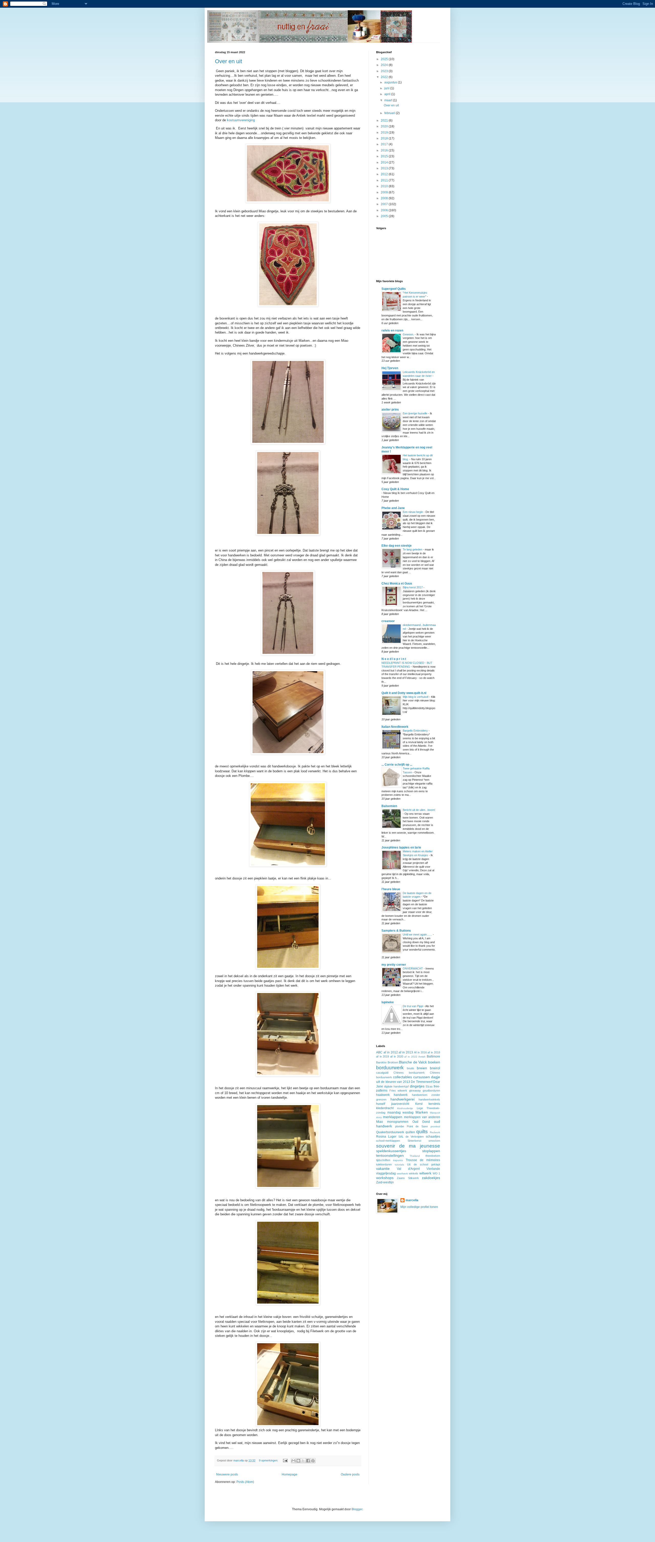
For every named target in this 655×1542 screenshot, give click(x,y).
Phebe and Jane (393, 508)
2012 (385, 174)
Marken (422, 1112)
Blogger (357, 1509)
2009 (385, 192)
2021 (385, 120)
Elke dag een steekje (396, 545)
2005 (385, 216)
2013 (385, 168)
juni (387, 88)
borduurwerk (390, 1067)
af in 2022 (410, 1056)
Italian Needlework (394, 727)
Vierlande (433, 1169)
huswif (380, 1104)
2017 (385, 144)
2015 (385, 156)
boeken (434, 1062)
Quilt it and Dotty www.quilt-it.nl (403, 693)
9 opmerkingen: (269, 1460)
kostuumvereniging (241, 120)
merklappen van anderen (422, 1117)
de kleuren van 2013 (395, 1082)
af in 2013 (406, 1052)
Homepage (289, 1474)
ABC (379, 1052)
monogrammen (397, 1122)
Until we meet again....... (418, 934)
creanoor (388, 621)
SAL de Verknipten (411, 1136)
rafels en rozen (392, 330)
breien (422, 1068)
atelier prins (390, 409)
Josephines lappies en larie (401, 847)
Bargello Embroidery (416, 730)
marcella (412, 1200)
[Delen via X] (303, 1460)
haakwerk (383, 1095)
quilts (422, 1131)
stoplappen (431, 1151)
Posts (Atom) (245, 1482)
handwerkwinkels (429, 1099)
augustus (391, 82)
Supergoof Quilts (393, 289)
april (387, 94)
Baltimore (433, 1056)
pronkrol (435, 1126)
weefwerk (402, 1173)
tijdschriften (383, 1160)
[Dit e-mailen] (293, 1460)
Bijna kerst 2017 (413, 587)
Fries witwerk (398, 1090)
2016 (385, 150)
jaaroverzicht (400, 1104)
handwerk (401, 1095)
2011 (385, 180)
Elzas (429, 1086)
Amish (421, 1056)
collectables (402, 1077)
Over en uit (228, 61)
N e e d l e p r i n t (393, 659)
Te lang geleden (413, 549)
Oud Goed (421, 1122)
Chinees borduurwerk (409, 1072)
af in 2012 (391, 1052)
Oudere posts (350, 1474)
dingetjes (417, 1086)
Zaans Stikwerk (408, 1178)
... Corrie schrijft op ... (396, 764)
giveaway (415, 1090)
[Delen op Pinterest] (312, 1460)
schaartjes (433, 1136)
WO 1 (436, 1173)
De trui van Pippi (413, 1006)
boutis (410, 1068)
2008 (385, 198)
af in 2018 (434, 1052)
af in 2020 (396, 1056)
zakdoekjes (431, 1178)
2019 (385, 132)
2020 (385, 126)
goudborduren (431, 1090)
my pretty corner (393, 964)
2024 (385, 65)
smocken (434, 1140)
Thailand (415, 1155)
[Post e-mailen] (285, 1460)
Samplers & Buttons (396, 930)
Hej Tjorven (389, 368)
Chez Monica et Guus (396, 583)
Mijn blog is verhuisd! (416, 696)
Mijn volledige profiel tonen (419, 1207)
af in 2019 (382, 1056)
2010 (385, 186)
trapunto (398, 1160)
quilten (410, 1132)
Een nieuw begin (413, 511)
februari (390, 113)
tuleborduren (384, 1164)
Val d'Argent (408, 1169)
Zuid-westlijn (385, 1182)
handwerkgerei (402, 1099)
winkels (413, 1173)
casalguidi (382, 1072)
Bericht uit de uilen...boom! (419, 809)
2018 (385, 138)
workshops (385, 1178)
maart (388, 100)
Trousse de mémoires (423, 1160)
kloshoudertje (405, 1108)
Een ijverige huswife (415, 413)
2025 (385, 59)
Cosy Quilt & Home (395, 489)
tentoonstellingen (390, 1155)
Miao (379, 1122)
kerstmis (434, 1104)
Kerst (418, 1104)
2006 (385, 210)
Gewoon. (409, 334)
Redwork (435, 1132)
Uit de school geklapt (423, 1164)
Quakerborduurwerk (390, 1132)
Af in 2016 (420, 1052)
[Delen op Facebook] (308, 1460)
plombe (399, 1126)
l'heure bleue (390, 889)
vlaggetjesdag (386, 1173)
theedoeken (432, 1155)
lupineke (387, 1002)
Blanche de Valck (413, 1062)
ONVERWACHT (413, 968)
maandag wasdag (400, 1112)
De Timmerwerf (421, 1082)
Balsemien (389, 806)
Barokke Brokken (387, 1062)
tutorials (399, 1164)
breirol (435, 1068)
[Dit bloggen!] (298, 1460)
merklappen (392, 1117)
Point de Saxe (417, 1126)
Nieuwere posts (227, 1474)
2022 (385, 77)
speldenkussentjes (391, 1151)
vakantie (383, 1168)
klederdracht (385, 1108)
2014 (385, 162)
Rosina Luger (386, 1136)
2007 (385, 204)
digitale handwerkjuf (396, 1086)
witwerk (425, 1173)
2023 (385, 71)
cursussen (421, 1077)
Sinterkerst (414, 1140)
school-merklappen (388, 1140)
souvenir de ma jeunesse (408, 1146)
